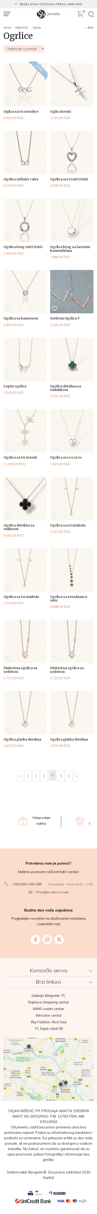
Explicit (48, 1177)
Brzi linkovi (48, 981)
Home (7, 27)
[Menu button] (7, 14)
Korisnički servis (48, 970)
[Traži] (91, 14)
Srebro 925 (21, 27)
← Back (88, 27)
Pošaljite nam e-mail (52, 892)
